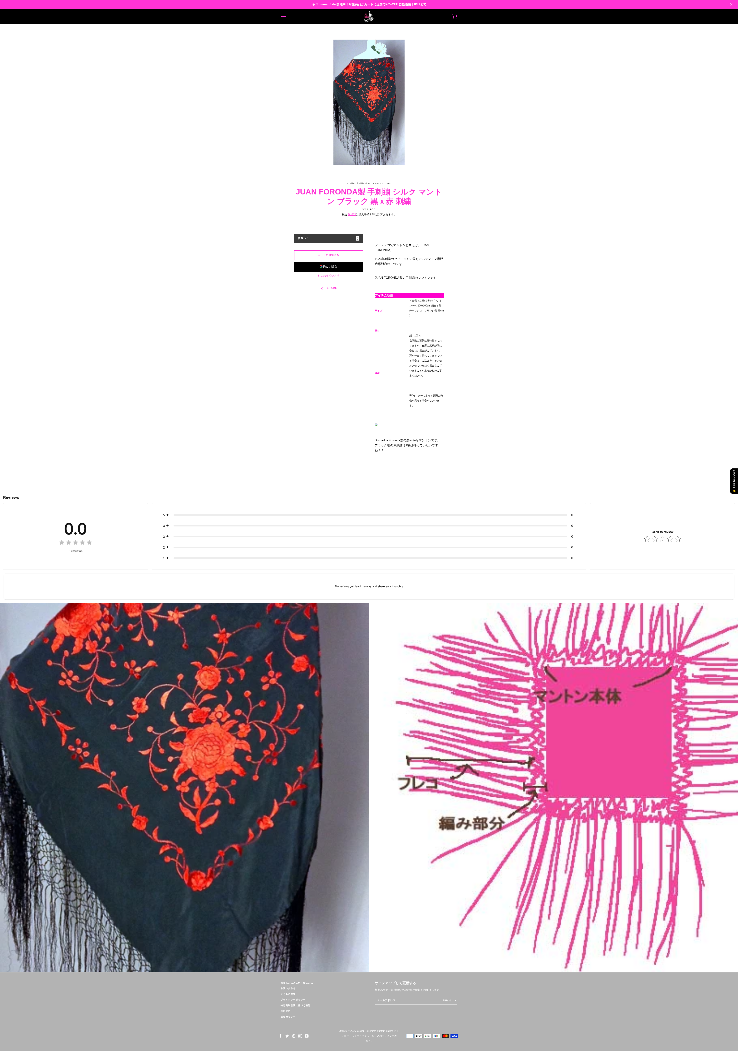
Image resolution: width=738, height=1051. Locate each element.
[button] (369, 515)
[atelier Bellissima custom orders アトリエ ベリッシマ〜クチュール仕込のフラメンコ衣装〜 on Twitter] (287, 1035)
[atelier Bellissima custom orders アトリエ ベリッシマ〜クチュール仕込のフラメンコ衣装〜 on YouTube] (307, 1035)
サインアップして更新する (395, 983)
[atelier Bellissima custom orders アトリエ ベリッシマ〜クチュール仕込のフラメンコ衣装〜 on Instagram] (300, 1035)
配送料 (352, 214)
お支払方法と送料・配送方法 (297, 982)
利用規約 (286, 1011)
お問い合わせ (288, 988)
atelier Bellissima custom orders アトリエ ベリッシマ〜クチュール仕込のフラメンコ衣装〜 (370, 1035)
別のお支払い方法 (328, 275)
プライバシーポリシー (293, 999)
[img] (75, 543)
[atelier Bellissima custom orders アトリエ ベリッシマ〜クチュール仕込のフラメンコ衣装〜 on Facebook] (281, 1035)
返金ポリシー (288, 1016)
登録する (447, 1000)
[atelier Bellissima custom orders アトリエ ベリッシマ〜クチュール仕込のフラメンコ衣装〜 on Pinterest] (294, 1035)
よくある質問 (288, 994)
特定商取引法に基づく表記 (296, 1005)
